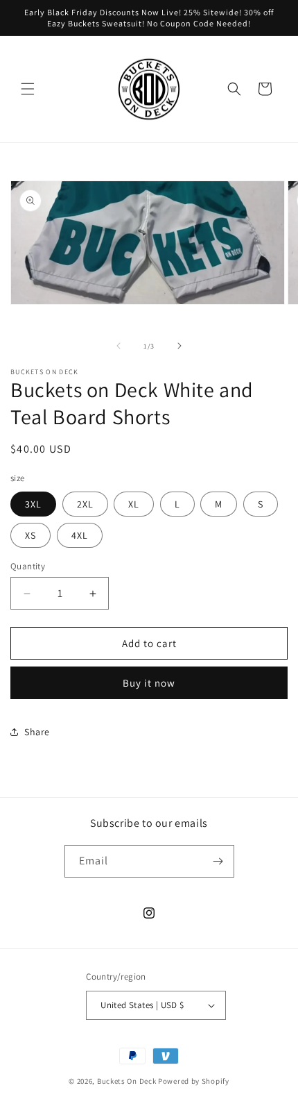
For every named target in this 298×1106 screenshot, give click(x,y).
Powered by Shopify (193, 1081)
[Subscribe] (218, 861)
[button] (27, 89)
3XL (33, 504)
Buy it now (149, 682)
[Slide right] (179, 345)
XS (30, 535)
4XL (79, 535)
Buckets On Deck (127, 1081)
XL (133, 504)
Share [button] (37, 732)
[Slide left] (118, 345)
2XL (85, 504)
